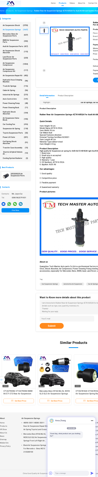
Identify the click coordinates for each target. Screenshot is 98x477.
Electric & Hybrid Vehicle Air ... (15, 153)
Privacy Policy (5, 446)
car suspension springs (50, 284)
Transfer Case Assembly (15, 148)
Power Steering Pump (15, 103)
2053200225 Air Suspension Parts (18, 175)
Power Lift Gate (15, 137)
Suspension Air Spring (15, 129)
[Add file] (50, 473)
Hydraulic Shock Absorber (15, 113)
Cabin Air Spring (15, 90)
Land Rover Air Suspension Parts (15, 58)
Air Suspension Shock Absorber (15, 52)
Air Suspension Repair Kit (15, 75)
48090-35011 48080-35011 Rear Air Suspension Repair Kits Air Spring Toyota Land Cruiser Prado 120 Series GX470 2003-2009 (35, 426)
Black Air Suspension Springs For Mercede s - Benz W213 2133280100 (34, 448)
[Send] (92, 473)
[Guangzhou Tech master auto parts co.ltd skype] (21, 204)
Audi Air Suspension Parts (15, 46)
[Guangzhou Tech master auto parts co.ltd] (10, 3)
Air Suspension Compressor (15, 64)
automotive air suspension (73, 284)
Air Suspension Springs (15, 30)
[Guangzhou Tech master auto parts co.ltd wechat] (15, 204)
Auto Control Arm (15, 99)
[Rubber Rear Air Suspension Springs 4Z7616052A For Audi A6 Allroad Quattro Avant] (70, 41)
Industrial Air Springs (15, 95)
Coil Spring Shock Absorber (15, 142)
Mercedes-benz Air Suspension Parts (15, 35)
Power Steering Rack (15, 107)
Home (2, 423)
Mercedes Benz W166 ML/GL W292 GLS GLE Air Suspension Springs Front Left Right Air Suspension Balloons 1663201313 (35, 437)
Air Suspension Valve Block (15, 119)
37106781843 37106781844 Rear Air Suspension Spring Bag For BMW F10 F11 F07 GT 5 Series (79, 393)
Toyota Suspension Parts (15, 133)
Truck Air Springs (15, 86)
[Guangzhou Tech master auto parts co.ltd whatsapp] (9, 204)
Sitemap (3, 439)
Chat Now (15, 210)
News (2, 436)
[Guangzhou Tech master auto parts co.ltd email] (3, 204)
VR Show (3, 429)
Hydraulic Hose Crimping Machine (15, 81)
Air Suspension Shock (15, 25)
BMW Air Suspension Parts (15, 41)
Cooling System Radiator (15, 158)
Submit (52, 325)
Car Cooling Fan (15, 124)
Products (3, 426)
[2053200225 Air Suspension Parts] (6, 176)
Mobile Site (4, 443)
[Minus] (92, 420)
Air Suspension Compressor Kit (15, 70)
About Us (3, 433)
